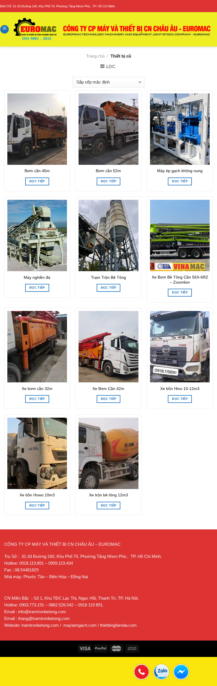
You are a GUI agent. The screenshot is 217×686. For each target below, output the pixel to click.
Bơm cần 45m (37, 171)
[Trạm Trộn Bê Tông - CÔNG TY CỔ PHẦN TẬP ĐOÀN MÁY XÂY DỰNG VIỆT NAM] (112, 29)
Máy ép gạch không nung (180, 171)
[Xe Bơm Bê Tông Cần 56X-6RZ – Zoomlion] (180, 235)
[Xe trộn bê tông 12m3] (108, 453)
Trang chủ (95, 56)
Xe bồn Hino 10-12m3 (179, 389)
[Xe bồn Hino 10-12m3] (180, 346)
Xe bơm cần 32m (37, 389)
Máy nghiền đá (37, 277)
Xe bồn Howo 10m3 (37, 495)
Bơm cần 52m (108, 171)
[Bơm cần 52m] (108, 129)
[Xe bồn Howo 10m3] (37, 453)
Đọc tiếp (37, 181)
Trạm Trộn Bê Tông (108, 277)
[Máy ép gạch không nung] (180, 129)
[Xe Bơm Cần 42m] (108, 346)
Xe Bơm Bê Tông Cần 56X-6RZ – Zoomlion (180, 279)
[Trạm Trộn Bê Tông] (108, 235)
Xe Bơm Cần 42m (108, 389)
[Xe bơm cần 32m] (37, 346)
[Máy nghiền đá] (37, 235)
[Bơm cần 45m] (37, 129)
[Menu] (4, 29)
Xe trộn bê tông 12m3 (108, 495)
